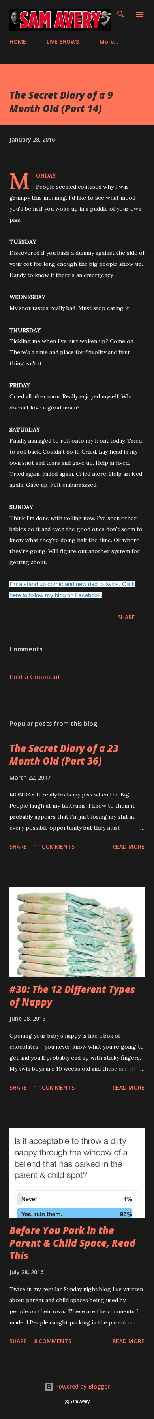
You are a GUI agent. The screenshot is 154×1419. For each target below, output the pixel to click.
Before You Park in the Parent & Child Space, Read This (72, 1243)
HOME (17, 41)
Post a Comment (34, 677)
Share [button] (126, 617)
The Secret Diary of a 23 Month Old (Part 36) (63, 754)
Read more (129, 846)
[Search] (121, 14)
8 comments (52, 1341)
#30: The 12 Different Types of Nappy (72, 995)
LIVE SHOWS (63, 41)
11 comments (54, 846)
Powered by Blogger (82, 1386)
